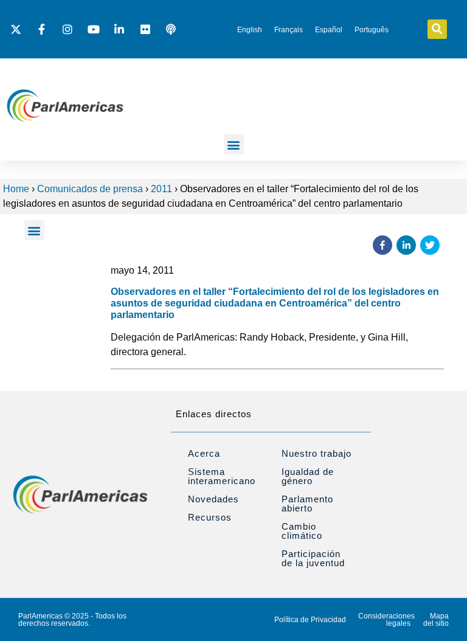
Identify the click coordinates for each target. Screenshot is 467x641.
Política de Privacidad (310, 619)
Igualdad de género (308, 476)
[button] (437, 29)
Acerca (204, 453)
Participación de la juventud (313, 558)
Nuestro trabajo (316, 453)
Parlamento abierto (307, 503)
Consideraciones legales (386, 620)
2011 (161, 189)
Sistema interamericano (221, 476)
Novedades (213, 499)
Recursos (210, 517)
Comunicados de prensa (90, 189)
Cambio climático (302, 531)
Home (16, 189)
